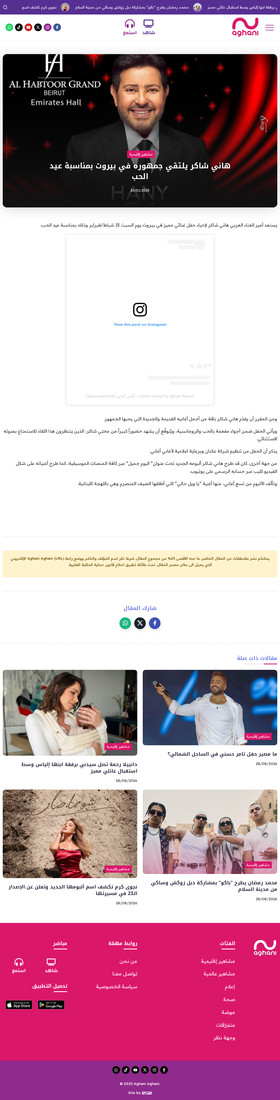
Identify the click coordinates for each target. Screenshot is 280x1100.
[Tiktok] (19, 27)
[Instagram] (47, 27)
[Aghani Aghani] (245, 27)
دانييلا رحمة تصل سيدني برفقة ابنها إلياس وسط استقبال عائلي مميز (79, 768)
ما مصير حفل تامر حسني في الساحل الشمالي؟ (222, 754)
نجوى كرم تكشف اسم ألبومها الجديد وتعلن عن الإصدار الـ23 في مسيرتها (72, 890)
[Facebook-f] (57, 27)
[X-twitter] (38, 27)
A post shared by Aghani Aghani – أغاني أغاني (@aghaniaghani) (140, 396)
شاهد (148, 32)
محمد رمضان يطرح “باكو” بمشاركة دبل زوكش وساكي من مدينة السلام (109, 7)
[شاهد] (148, 23)
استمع (130, 32)
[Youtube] (28, 27)
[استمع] (130, 23)
